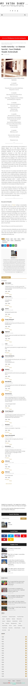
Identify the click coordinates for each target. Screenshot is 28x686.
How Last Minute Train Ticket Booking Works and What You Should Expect (16, 596)
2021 (14, 664)
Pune (3, 623)
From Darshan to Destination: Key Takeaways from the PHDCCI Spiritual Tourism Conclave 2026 (16, 590)
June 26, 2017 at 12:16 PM (9, 333)
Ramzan (4, 240)
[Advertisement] (14, 25)
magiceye (7, 331)
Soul (8, 240)
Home (2, 42)
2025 (14, 673)
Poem (19, 238)
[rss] (11, 539)
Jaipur (20, 623)
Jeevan (7, 308)
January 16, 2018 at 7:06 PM (9, 462)
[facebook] (10, 11)
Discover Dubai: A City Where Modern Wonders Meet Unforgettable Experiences (17, 602)
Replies (7, 293)
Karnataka (4, 630)
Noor (15, 238)
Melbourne (9, 621)
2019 (14, 660)
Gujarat (3, 621)
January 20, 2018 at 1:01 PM (9, 473)
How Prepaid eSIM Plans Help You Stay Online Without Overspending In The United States (16, 583)
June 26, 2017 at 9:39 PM (9, 357)
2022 (14, 667)
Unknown (7, 461)
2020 (14, 662)
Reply (6, 291)
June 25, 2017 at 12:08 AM (9, 284)
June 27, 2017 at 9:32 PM (9, 412)
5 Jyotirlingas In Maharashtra (14, 548)
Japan (3, 618)
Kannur (10, 625)
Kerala (15, 625)
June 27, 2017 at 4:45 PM (9, 382)
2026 (14, 676)
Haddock (7, 369)
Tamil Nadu (20, 625)
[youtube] (17, 11)
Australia (7, 623)
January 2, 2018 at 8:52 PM (9, 447)
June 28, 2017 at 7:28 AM (9, 426)
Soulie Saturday (18, 240)
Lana (6, 343)
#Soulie (14, 205)
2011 (14, 641)
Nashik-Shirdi (14, 621)
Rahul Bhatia (8, 381)
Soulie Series (7, 42)
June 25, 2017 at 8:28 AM (9, 297)
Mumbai (13, 618)
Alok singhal (8, 283)
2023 (14, 669)
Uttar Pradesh (4, 625)
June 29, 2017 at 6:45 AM (9, 436)
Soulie (12, 240)
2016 (14, 653)
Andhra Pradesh (17, 627)
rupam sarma (8, 296)
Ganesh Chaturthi (12, 616)
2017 (14, 655)
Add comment (9, 483)
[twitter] (12, 11)
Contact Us (18, 680)
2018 (14, 657)
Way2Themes (13, 682)
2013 (14, 646)
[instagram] (15, 11)
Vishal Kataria (8, 393)
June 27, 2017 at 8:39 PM (9, 395)
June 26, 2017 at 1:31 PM (9, 345)
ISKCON (20, 621)
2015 (14, 650)
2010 (14, 639)
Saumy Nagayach (9, 411)
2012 (14, 643)
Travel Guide (4, 627)
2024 (14, 671)
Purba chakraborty (9, 356)
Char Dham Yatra (20, 616)
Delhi (9, 630)
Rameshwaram (14, 623)
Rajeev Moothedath (10, 435)
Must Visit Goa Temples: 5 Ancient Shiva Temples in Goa (16, 555)
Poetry (23, 238)
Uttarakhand (4, 616)
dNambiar (7, 424)
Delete (9, 291)
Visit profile (10, 524)
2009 (14, 637)
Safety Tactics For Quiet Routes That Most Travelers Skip (17, 608)
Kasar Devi (11, 627)
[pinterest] (4, 539)
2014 (14, 648)
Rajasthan (8, 618)
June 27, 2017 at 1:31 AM (9, 370)
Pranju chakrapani (9, 319)
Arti (2, 54)
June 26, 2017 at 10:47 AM (9, 320)
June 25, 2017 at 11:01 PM (9, 310)
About (14, 680)
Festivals (7, 238)
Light (12, 238)
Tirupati (23, 627)
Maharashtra (19, 618)
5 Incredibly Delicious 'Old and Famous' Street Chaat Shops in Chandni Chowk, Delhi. (16, 570)
